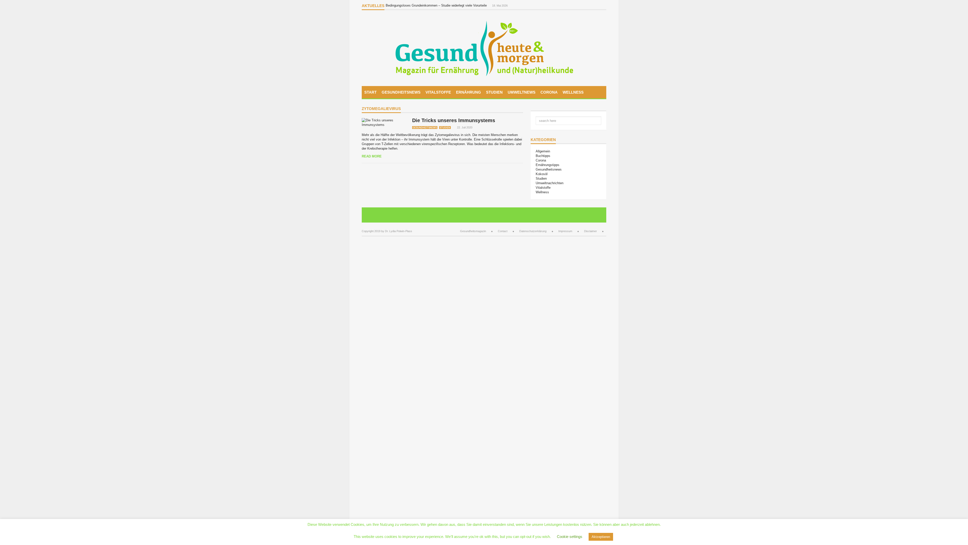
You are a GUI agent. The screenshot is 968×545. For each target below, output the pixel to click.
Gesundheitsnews (401, 92)
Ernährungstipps (547, 165)
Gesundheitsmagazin (473, 231)
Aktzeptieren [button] (601, 537)
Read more (372, 156)
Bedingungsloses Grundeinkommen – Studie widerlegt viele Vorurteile (437, 5)
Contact (502, 231)
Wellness (573, 92)
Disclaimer (590, 231)
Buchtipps (543, 156)
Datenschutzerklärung (533, 231)
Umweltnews (521, 92)
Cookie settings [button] (569, 536)
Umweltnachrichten (549, 183)
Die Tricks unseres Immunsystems (453, 120)
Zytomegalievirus (381, 109)
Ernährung (468, 92)
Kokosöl (542, 174)
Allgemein (543, 151)
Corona (549, 92)
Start (370, 92)
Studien (494, 92)
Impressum (565, 231)
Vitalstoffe (438, 92)
